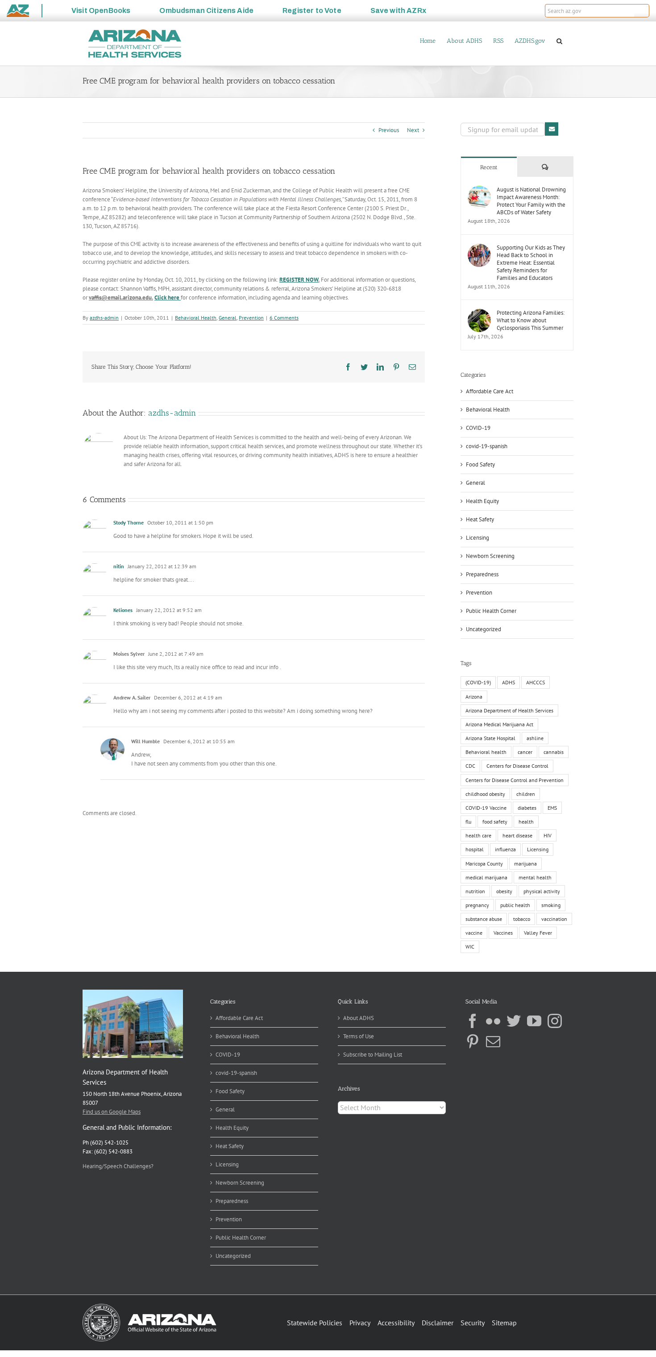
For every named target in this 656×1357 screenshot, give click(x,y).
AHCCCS (535, 682)
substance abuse (483, 919)
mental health (535, 877)
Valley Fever (538, 932)
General (228, 317)
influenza (505, 849)
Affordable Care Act (489, 391)
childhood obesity (485, 794)
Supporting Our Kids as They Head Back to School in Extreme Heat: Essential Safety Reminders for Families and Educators (531, 263)
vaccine (473, 932)
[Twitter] (514, 1021)
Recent (489, 167)
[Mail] (493, 1041)
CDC (470, 765)
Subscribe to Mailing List (372, 1054)
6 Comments (284, 317)
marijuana (525, 863)
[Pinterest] (472, 1041)
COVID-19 (478, 428)
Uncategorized (483, 629)
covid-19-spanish (486, 446)
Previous (388, 130)
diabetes (527, 807)
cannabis (554, 752)
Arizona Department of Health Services (509, 710)
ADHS (508, 682)
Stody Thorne (128, 522)
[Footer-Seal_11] (149, 1307)
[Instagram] (555, 1021)
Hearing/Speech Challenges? (118, 1166)
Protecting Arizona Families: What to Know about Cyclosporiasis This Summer (531, 320)
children (525, 794)
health (526, 821)
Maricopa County (484, 863)
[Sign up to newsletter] (551, 129)
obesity (504, 891)
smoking (551, 905)
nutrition (475, 891)
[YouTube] (534, 1021)
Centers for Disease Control (517, 765)
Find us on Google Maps (112, 1112)
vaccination (554, 919)
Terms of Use (358, 1036)
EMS (552, 807)
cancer (525, 752)
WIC (469, 946)
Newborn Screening (490, 556)
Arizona (473, 696)
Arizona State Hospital (490, 738)
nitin (118, 566)
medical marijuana (486, 877)
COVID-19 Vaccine (486, 807)
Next (413, 130)
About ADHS (358, 1018)
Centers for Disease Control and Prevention (514, 780)
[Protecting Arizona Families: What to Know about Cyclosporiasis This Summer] (479, 313)
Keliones (123, 610)
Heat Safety (480, 519)
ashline (535, 738)
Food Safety (480, 464)
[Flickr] (493, 1021)
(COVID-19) (478, 682)
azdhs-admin (104, 317)
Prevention (251, 317)
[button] (641, 10)
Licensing (477, 537)
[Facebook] (472, 1021)
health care (478, 835)
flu (468, 821)
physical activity (541, 891)
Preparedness (482, 574)
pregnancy (477, 905)
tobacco (521, 919)
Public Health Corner (491, 611)
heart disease (517, 835)
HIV (548, 835)
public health (515, 905)
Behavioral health (486, 752)
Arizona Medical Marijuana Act (499, 724)
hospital (474, 849)
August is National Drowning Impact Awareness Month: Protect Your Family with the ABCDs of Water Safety (531, 201)
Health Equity (482, 501)
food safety (494, 821)
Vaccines (503, 932)
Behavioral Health (195, 317)
